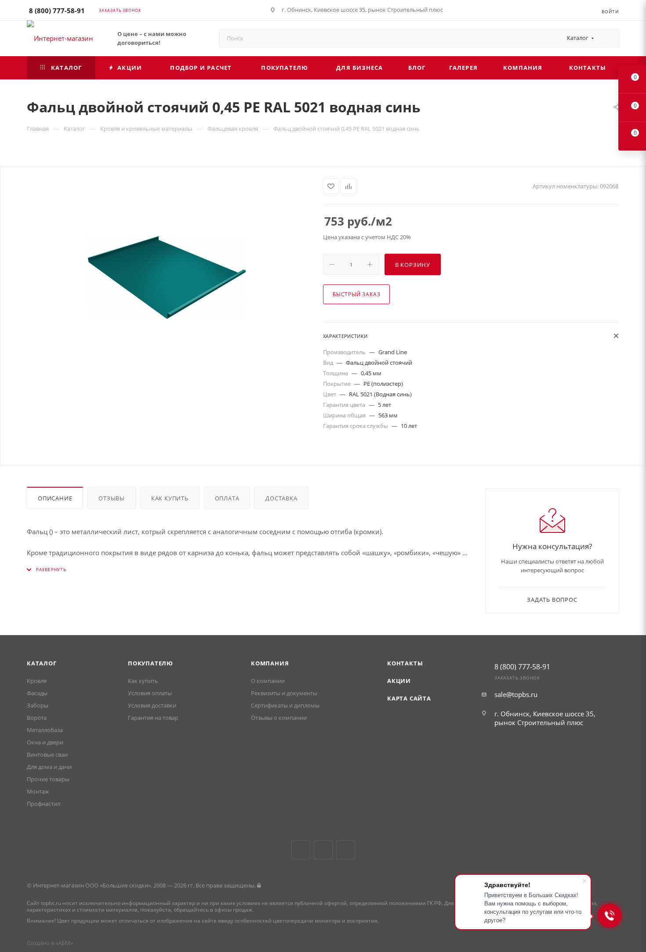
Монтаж (38, 791)
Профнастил (43, 804)
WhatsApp (345, 850)
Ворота (37, 718)
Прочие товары (48, 779)
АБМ (64, 943)
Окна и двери (45, 742)
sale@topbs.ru (515, 694)
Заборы (37, 705)
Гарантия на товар (153, 718)
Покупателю (150, 663)
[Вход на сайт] (259, 885)
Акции (399, 681)
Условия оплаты (150, 693)
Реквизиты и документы (284, 693)
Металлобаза (45, 730)
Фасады (37, 693)
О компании (268, 681)
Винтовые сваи (47, 754)
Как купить (170, 498)
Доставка (281, 498)
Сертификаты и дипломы (285, 705)
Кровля (37, 681)
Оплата (227, 498)
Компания (270, 663)
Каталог (42, 663)
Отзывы (111, 498)
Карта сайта (409, 698)
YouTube (323, 850)
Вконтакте (300, 850)
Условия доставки (152, 705)
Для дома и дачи (49, 767)
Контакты (405, 663)
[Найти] (608, 38)
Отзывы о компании (279, 718)
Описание (55, 498)
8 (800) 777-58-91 (57, 10)
